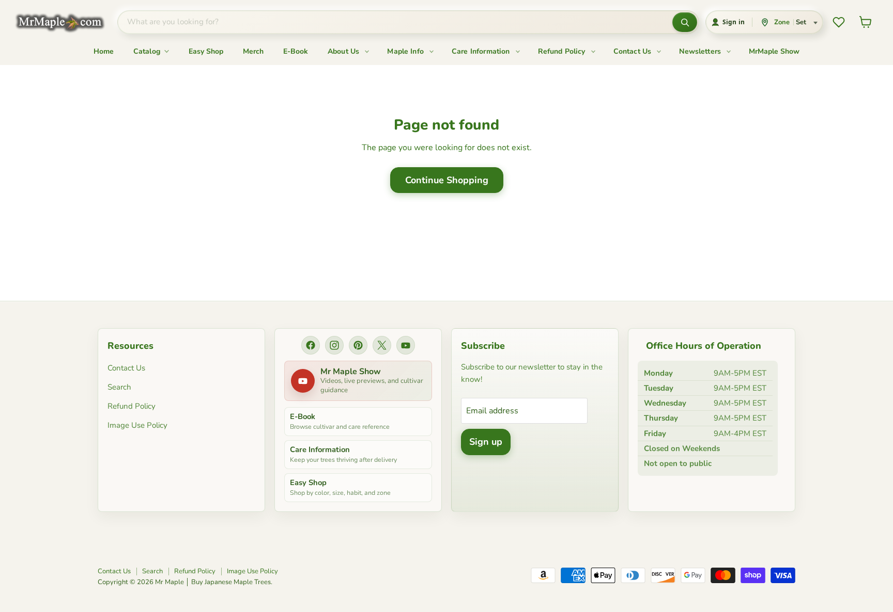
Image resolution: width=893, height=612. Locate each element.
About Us (344, 51)
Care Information (482, 51)
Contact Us (633, 51)
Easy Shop (206, 51)
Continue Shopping (446, 180)
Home (104, 51)
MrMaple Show (774, 51)
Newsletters (701, 51)
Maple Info (406, 51)
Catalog (147, 51)
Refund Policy (563, 51)
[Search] (684, 22)
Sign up (485, 442)
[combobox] (395, 22)
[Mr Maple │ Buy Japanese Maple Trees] (67, 22)
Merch (253, 51)
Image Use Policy (137, 425)
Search (119, 387)
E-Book (295, 51)
